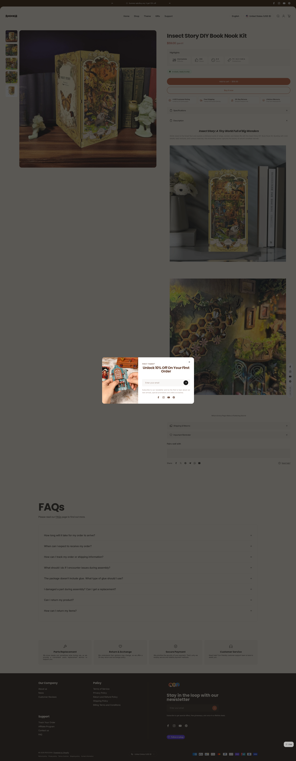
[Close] (189, 362)
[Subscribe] (186, 382)
